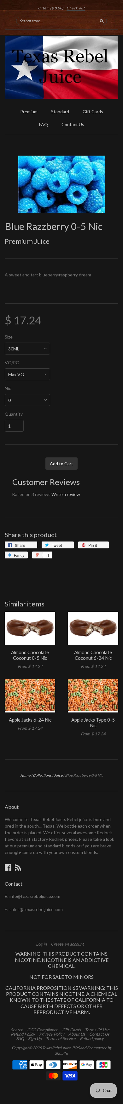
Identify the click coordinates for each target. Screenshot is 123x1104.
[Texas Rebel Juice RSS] (18, 867)
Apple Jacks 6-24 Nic (30, 720)
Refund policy (92, 1038)
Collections (42, 775)
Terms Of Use (97, 1029)
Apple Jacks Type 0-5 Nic (93, 722)
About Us (76, 1034)
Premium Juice (27, 241)
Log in (41, 944)
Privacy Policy (51, 1034)
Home (25, 775)
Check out (76, 8)
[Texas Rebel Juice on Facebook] (8, 867)
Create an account (67, 944)
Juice (58, 775)
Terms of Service (61, 1038)
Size (9, 337)
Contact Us (73, 124)
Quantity (14, 414)
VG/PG (12, 363)
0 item (50, 8)
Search (17, 1029)
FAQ (43, 124)
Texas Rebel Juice (56, 1047)
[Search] (102, 21)
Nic (8, 388)
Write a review (65, 494)
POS (75, 1047)
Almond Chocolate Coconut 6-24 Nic (93, 655)
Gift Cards (93, 111)
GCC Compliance (42, 1029)
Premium (29, 111)
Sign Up (35, 1038)
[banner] (61, 67)
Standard (60, 111)
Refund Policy (23, 1034)
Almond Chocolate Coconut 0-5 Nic (30, 655)
